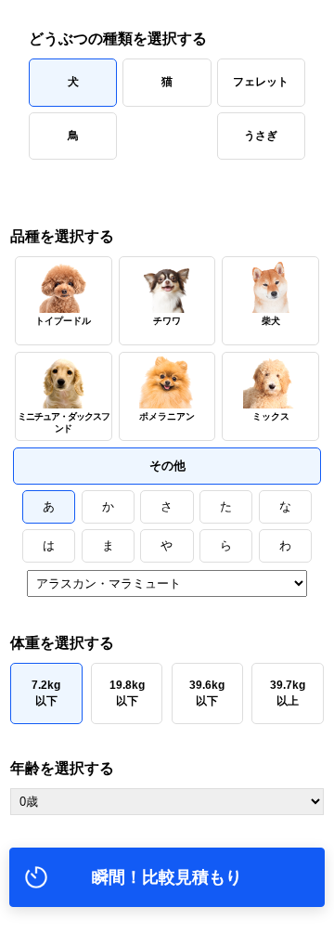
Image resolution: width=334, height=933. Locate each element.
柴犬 (271, 321)
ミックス (270, 416)
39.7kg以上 (287, 693)
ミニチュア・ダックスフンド (63, 422)
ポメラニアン (167, 416)
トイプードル (63, 321)
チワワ (167, 321)
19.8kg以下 (127, 693)
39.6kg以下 (207, 693)
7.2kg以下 (46, 693)
